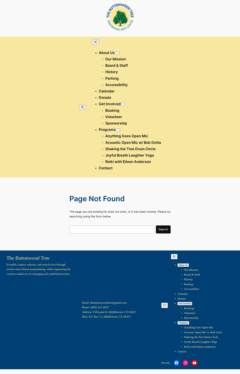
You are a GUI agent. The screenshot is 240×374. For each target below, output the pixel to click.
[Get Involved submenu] (123, 104)
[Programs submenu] (118, 130)
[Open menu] (82, 107)
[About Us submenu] (117, 53)
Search (163, 229)
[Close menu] (95, 42)
